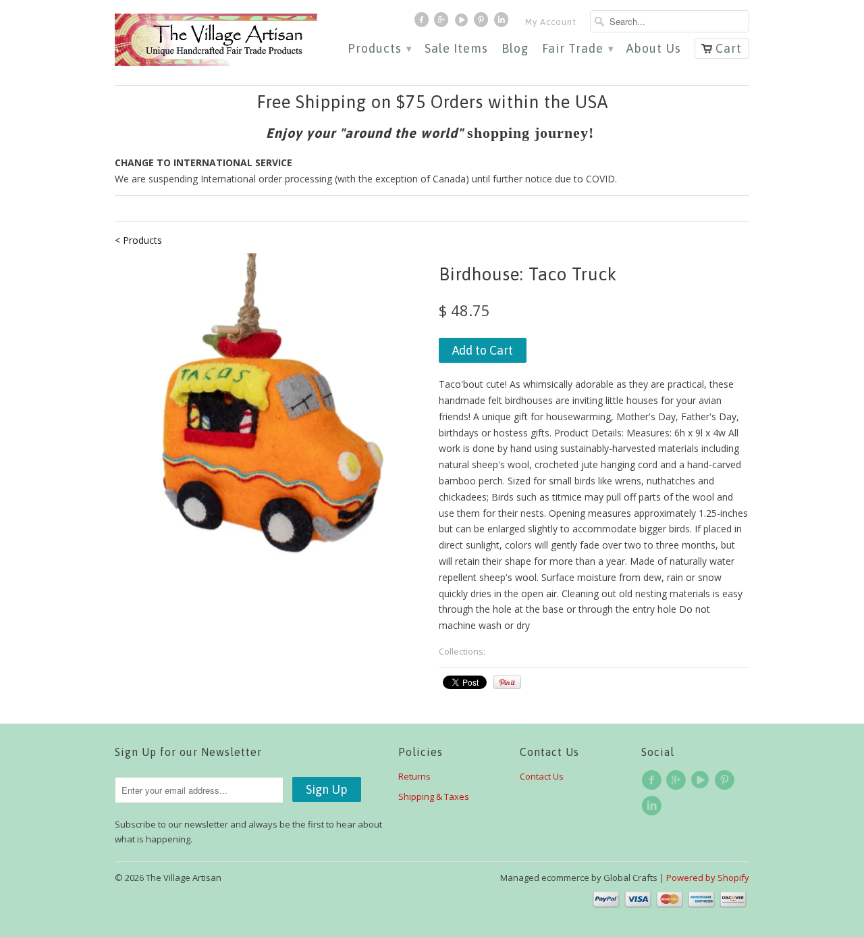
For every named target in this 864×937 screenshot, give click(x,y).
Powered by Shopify (707, 877)
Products (379, 49)
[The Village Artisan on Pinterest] (482, 23)
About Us (653, 49)
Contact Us (542, 776)
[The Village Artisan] (216, 40)
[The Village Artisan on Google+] (443, 23)
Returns (414, 776)
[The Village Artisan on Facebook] (423, 23)
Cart (729, 48)
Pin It (507, 682)
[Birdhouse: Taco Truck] (270, 408)
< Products (138, 240)
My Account (550, 22)
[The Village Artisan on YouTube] (463, 23)
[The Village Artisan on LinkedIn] (503, 23)
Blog (515, 49)
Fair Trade (577, 49)
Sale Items (456, 49)
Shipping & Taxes (433, 796)
